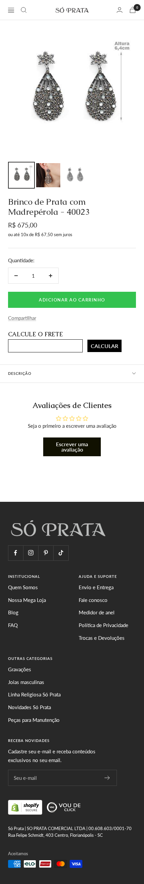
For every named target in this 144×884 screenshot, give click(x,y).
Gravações (19, 669)
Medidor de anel (97, 612)
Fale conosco (93, 600)
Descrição (19, 373)
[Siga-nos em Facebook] (15, 552)
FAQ (13, 625)
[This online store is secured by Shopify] (26, 806)
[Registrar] (107, 777)
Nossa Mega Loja (27, 600)
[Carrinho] (132, 10)
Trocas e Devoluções (102, 638)
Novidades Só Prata (29, 707)
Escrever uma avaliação (72, 447)
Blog (13, 612)
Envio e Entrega (96, 587)
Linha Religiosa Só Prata (34, 694)
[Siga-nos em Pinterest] (45, 552)
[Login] (120, 10)
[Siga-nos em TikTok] (60, 552)
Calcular (104, 346)
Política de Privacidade (103, 625)
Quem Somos (23, 587)
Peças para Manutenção (34, 720)
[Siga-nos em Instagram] (30, 552)
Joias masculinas (26, 682)
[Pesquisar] (24, 10)
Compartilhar (22, 318)
